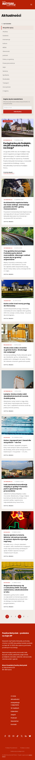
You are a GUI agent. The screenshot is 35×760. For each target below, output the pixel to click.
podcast (5, 55)
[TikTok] (17, 736)
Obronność (6, 51)
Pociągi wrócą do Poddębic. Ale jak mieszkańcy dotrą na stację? (17, 145)
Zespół (13, 715)
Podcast (14, 718)
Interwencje (6, 39)
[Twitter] (21, 736)
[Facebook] (5, 736)
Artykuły (5, 32)
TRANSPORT (7, 300)
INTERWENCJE (7, 140)
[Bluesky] (30, 736)
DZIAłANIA (7, 437)
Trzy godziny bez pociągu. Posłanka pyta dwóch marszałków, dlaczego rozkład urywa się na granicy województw (17, 255)
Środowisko (6, 79)
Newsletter (15, 721)
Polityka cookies (25, 748)
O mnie (13, 696)
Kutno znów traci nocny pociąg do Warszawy (17, 304)
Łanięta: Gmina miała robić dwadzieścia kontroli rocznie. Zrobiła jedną (16, 396)
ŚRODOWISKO (8, 345)
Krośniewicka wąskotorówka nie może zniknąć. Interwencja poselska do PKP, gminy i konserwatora (16, 205)
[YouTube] (13, 736)
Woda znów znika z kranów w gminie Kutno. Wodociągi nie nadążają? (15, 350)
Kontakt (14, 724)
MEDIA (4, 47)
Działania (5, 36)
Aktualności (15, 699)
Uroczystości (7, 87)
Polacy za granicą (8, 59)
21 (23, 616)
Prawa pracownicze (9, 63)
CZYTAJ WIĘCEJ (8, 221)
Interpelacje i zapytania (15, 704)
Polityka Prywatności (11, 748)
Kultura (5, 43)
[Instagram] (9, 736)
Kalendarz (14, 711)
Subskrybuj (17, 111)
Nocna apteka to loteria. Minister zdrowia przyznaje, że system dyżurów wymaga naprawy (16, 538)
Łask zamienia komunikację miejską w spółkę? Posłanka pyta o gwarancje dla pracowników (15, 487)
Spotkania (6, 75)
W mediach (15, 708)
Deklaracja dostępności (17, 751)
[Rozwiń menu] (31, 4)
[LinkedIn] (26, 736)
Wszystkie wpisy (8, 28)
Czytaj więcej (8, 172)
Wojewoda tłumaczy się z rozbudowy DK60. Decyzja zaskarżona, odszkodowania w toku (16, 588)
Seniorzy (5, 71)
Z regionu (6, 91)
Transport (6, 83)
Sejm (4, 67)
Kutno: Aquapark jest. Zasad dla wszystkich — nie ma (17, 441)
